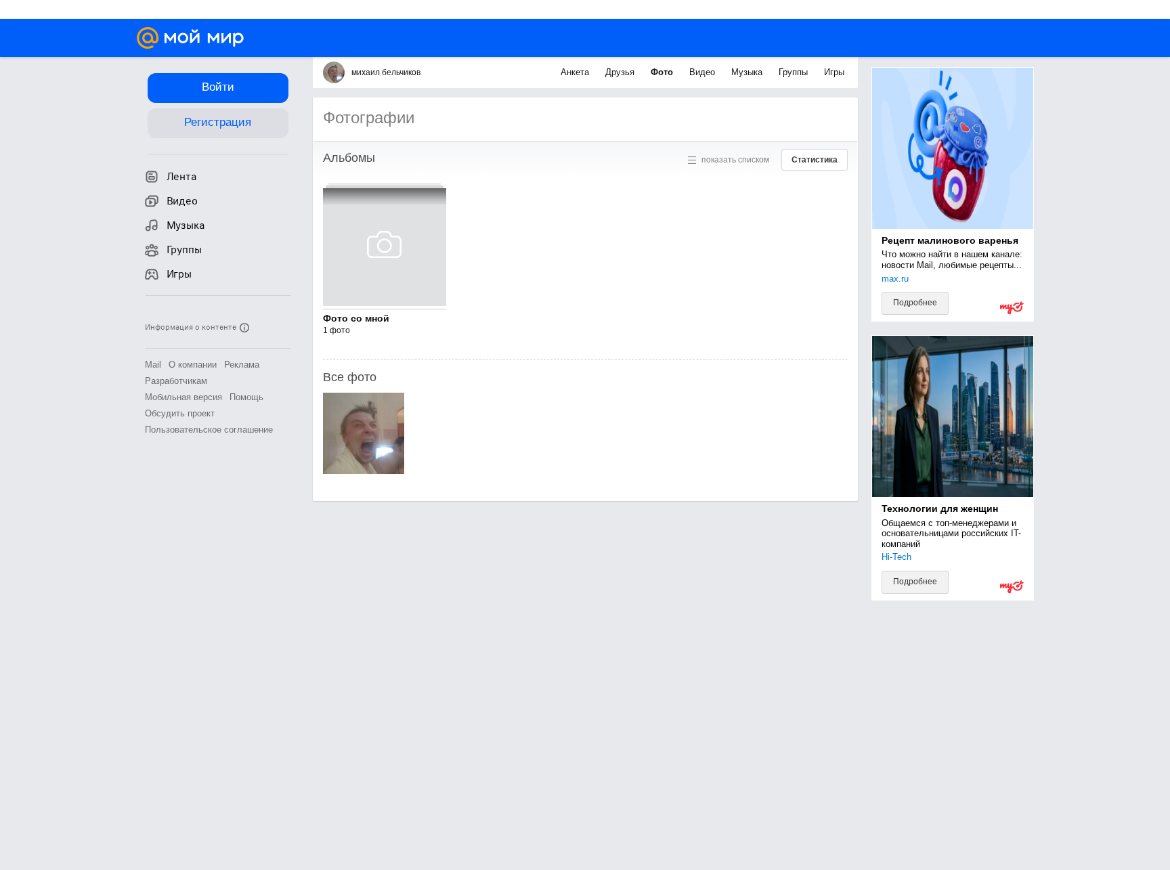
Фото (663, 72)
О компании (193, 365)
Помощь (246, 397)
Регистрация (217, 122)
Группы (794, 72)
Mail (153, 365)
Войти (218, 87)
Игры (834, 72)
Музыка (748, 72)
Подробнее (915, 302)
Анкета (576, 72)
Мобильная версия (183, 397)
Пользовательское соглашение (209, 430)
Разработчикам (176, 381)
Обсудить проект (180, 413)
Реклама (241, 365)
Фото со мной (356, 318)
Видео (703, 72)
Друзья (621, 72)
